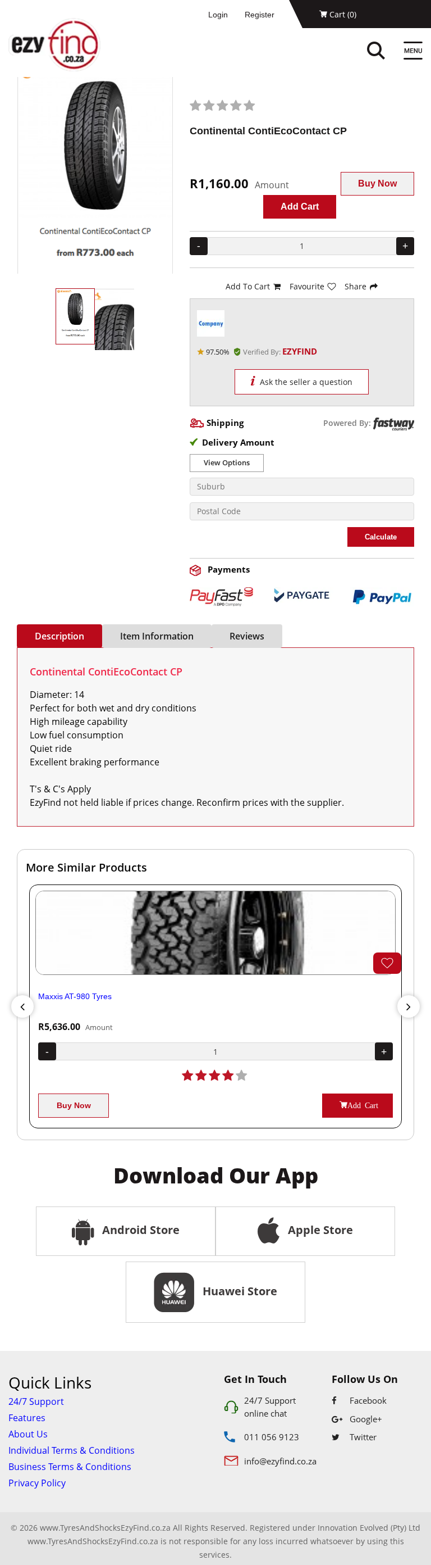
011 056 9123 (271, 1436)
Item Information (157, 636)
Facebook (367, 1400)
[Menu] (413, 52)
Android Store (139, 1229)
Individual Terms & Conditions (71, 1450)
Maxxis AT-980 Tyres (75, 996)
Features (26, 1418)
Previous (22, 1006)
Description (59, 636)
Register (259, 14)
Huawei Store (237, 1291)
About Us (28, 1434)
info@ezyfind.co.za (280, 1461)
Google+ (364, 1419)
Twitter (362, 1436)
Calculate (381, 537)
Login (218, 14)
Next (408, 1006)
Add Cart (300, 206)
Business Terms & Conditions (69, 1466)
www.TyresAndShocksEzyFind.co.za (92, 1541)
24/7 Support (36, 1401)
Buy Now (377, 183)
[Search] (388, 52)
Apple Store (319, 1229)
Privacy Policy (37, 1483)
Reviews (247, 636)
